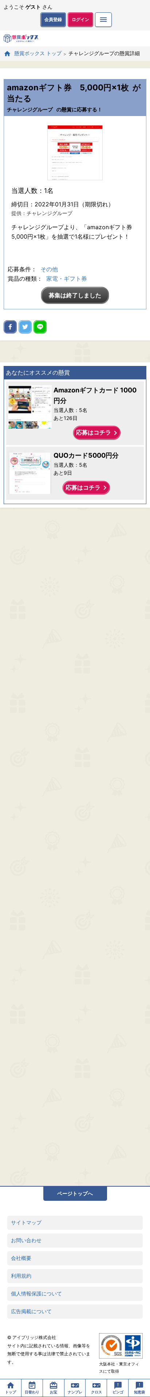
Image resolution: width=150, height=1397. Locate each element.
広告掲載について (31, 1311)
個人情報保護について (36, 1293)
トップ (10, 1392)
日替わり (32, 1392)
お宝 (53, 1392)
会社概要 (21, 1258)
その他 (49, 269)
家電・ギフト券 (66, 278)
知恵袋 (139, 1392)
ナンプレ (75, 1392)
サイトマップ (26, 1222)
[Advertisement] (75, 847)
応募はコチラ (98, 433)
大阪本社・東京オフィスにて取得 (119, 1367)
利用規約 (21, 1276)
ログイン (80, 19)
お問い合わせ (26, 1240)
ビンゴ (117, 1392)
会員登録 (53, 19)
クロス (96, 1392)
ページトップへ (75, 1193)
